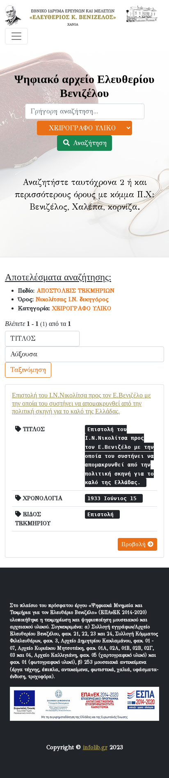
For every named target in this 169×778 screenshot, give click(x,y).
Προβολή (134, 544)
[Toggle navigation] (16, 36)
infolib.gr (95, 747)
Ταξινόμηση (28, 370)
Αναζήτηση (89, 143)
